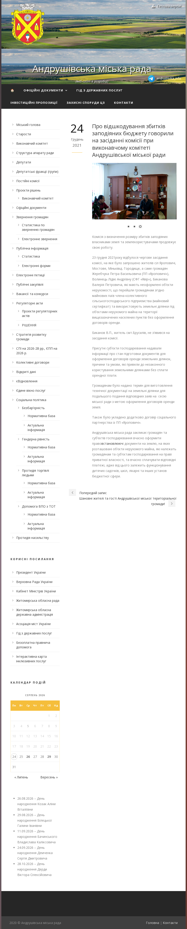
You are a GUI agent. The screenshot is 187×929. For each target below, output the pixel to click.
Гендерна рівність (35, 439)
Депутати (23, 162)
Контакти (123, 103)
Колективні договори (32, 362)
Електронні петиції (30, 275)
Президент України (31, 572)
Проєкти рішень (28, 190)
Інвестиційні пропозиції (33, 103)
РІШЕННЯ (29, 325)
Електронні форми (36, 266)
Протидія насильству (32, 537)
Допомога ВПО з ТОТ (39, 506)
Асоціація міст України (33, 624)
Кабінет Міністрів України (36, 591)
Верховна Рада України (34, 582)
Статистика (31, 256)
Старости (23, 134)
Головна (152, 923)
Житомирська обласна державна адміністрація (34, 612)
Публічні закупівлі (29, 284)
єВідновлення (26, 381)
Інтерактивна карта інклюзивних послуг (31, 658)
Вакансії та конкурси (32, 294)
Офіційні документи (43, 90)
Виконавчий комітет (32, 143)
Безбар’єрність (33, 408)
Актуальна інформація (36, 427)
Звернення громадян (32, 217)
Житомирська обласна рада (37, 600)
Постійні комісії (28, 181)
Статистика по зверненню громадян (38, 227)
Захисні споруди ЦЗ (86, 103)
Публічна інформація (32, 248)
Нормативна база (41, 416)
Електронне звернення (39, 239)
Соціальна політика (31, 400)
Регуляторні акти (29, 303)
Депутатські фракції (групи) (37, 171)
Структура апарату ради (35, 153)
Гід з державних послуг (99, 90)
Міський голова (28, 124)
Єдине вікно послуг (31, 390)
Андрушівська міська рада (91, 68)
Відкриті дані (26, 372)
